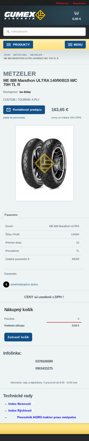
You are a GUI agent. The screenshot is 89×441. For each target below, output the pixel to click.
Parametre (11, 214)
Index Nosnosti (19, 403)
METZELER (36, 55)
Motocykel (20, 55)
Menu (78, 44)
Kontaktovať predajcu (27, 109)
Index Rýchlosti (20, 410)
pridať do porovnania (14, 117)
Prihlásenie (62, 3)
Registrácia (79, 3)
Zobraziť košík (18, 337)
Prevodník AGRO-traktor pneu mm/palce (46, 417)
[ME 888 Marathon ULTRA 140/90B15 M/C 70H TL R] (44, 200)
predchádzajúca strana (24, 284)
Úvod (7, 55)
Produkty (21, 44)
